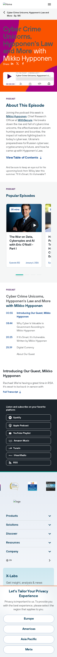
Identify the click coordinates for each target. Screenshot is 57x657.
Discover (11, 533)
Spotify (17, 417)
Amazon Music (21, 440)
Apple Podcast (20, 425)
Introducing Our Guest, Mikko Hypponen (34, 315)
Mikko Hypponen (16, 116)
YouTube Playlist (22, 433)
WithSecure (25, 120)
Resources (13, 542)
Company (12, 551)
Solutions (12, 525)
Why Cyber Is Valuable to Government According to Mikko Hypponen (30, 327)
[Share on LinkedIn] (12, 63)
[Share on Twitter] (17, 63)
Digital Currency (25, 347)
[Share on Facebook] (23, 63)
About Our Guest (26, 354)
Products (12, 516)
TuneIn (16, 448)
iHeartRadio (20, 455)
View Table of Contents (22, 158)
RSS (15, 462)
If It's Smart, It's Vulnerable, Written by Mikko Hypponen (32, 339)
